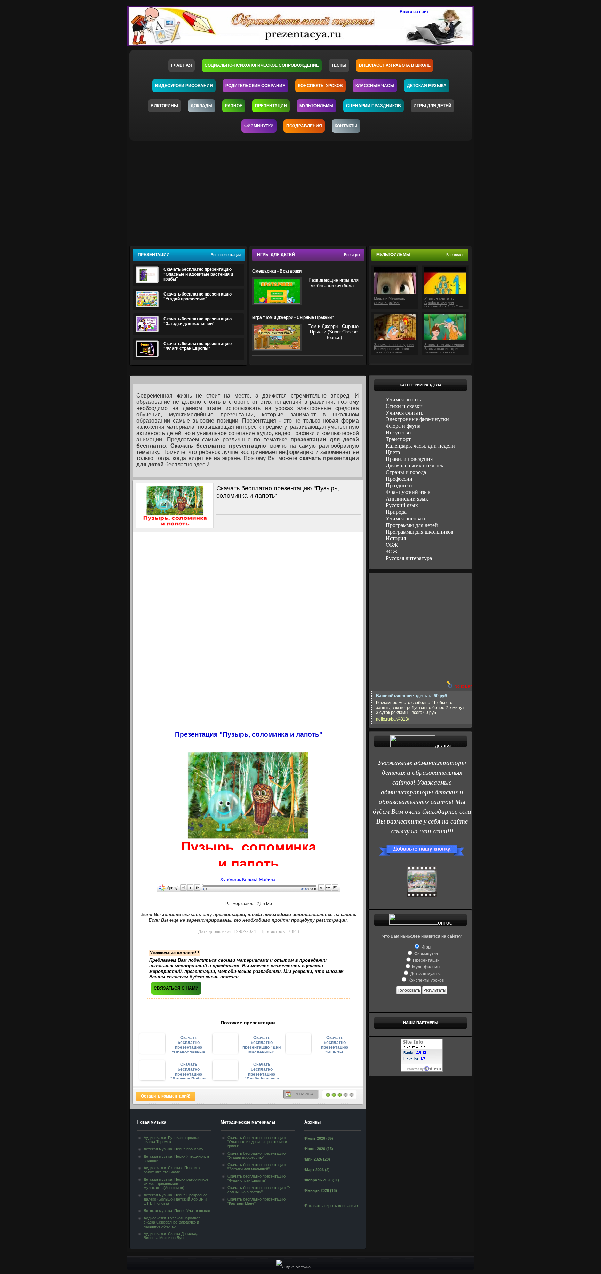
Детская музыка (427, 85)
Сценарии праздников (373, 105)
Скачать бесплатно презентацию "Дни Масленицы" (261, 1044)
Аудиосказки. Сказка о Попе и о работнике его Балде (172, 1170)
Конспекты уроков (320, 85)
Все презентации (226, 255)
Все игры (352, 255)
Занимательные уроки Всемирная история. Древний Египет (394, 348)
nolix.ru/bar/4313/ (392, 719)
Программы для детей (412, 525)
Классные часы (374, 85)
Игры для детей (432, 105)
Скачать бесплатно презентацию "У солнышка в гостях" (258, 1190)
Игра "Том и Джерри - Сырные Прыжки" (293, 317)
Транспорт (398, 439)
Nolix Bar (463, 686)
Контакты (346, 126)
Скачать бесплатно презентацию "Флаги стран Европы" (197, 346)
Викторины (164, 105)
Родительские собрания (255, 85)
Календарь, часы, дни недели (420, 446)
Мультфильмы (316, 105)
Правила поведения (409, 459)
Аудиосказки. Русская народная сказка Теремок (172, 1139)
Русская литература (409, 558)
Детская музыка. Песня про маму (173, 1149)
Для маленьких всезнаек (414, 466)
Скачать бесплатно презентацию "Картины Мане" (256, 1201)
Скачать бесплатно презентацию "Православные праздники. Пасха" (188, 1044)
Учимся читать (403, 399)
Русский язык (402, 505)
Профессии (399, 479)
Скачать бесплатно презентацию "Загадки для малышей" (197, 321)
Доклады (202, 105)
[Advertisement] (305, 191)
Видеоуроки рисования (184, 85)
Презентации (271, 105)
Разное (233, 105)
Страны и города (406, 472)
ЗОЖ (392, 552)
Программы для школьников (420, 532)
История (396, 538)
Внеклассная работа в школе (395, 65)
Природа (396, 512)
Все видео (455, 255)
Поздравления (304, 126)
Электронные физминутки (417, 419)
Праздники (399, 485)
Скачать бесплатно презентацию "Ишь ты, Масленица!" (334, 1044)
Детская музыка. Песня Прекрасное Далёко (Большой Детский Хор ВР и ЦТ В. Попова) (176, 1199)
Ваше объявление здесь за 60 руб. (412, 695)
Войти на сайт (414, 11)
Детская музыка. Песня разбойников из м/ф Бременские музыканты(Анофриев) (176, 1183)
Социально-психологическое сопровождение (262, 65)
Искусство (398, 432)
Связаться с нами (176, 988)
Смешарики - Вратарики (277, 271)
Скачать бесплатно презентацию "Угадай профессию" (197, 296)
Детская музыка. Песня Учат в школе (177, 1211)
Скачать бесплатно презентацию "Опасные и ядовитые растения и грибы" (198, 274)
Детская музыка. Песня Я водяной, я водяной (176, 1158)
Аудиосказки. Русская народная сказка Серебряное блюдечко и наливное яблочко (172, 1222)
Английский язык (407, 499)
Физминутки (259, 126)
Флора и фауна (403, 426)
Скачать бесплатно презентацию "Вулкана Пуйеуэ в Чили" (188, 1070)
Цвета (393, 452)
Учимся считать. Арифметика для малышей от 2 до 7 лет (444, 301)
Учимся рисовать (406, 518)
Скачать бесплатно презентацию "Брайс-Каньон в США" (262, 1070)
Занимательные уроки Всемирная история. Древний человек (444, 348)
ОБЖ (392, 545)
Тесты (338, 65)
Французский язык (408, 492)
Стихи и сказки (404, 406)
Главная (181, 65)
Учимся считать (404, 413)
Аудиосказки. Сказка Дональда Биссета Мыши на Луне (171, 1236)
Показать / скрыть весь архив (331, 1206)
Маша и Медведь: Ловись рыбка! (389, 300)
